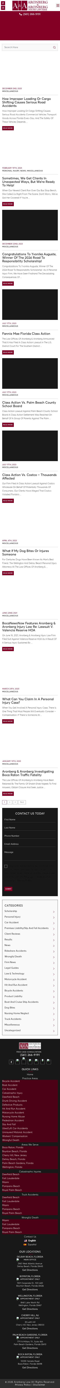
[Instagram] (3, 8)
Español (31, 1244)
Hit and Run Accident (13, 1109)
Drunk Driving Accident (14, 1101)
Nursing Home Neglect (17, 1013)
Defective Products (12, 1105)
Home (30, 1074)
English (32, 1240)
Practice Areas (30, 1078)
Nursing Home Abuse (13, 1116)
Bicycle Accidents (14, 990)
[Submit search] (54, 47)
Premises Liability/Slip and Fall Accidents (26, 928)
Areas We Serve (30, 1145)
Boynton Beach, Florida (14, 1151)
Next (22, 802)
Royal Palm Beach (12, 1190)
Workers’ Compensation (15, 1136)
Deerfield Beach (10, 1097)
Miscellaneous (10, 91)
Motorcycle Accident (16, 979)
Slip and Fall (9, 1124)
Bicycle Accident (11, 1081)
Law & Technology (14, 973)
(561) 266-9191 (30, 1055)
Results (8, 939)
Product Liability (13, 996)
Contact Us (30, 1237)
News (23, 171)
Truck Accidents (13, 1019)
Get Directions (30, 1270)
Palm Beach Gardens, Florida (17, 1163)
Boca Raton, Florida (12, 1147)
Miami (5, 1182)
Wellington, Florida (12, 1167)
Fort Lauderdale (10, 1178)
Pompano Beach (11, 1186)
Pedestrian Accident (13, 1120)
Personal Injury (10, 171)
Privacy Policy (24, 880)
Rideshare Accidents (15, 951)
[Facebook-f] (3, 3)
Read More (8, 128)
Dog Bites (10, 1008)
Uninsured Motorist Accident (17, 1132)
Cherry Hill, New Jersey (14, 1155)
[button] (58, 5)
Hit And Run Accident (16, 985)
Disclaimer (39, 1385)
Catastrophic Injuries (30, 1171)
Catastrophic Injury (12, 1093)
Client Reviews (12, 934)
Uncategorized (13, 1030)
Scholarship (11, 911)
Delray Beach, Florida (13, 1159)
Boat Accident (9, 1085)
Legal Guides (12, 968)
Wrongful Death (13, 956)
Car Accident (12, 922)
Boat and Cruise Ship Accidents (21, 1002)
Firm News (10, 962)
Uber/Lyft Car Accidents (15, 1128)
